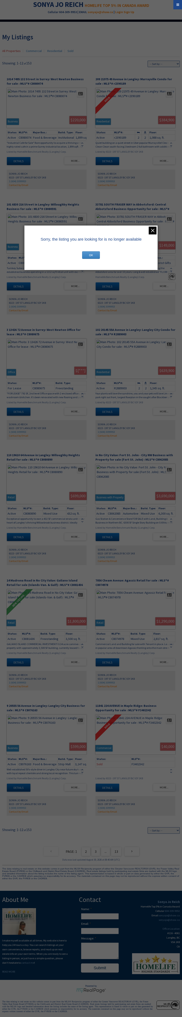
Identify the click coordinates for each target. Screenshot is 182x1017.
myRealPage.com (91, 990)
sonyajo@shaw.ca (100, 12)
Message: (88, 938)
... (106, 851)
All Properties (11, 51)
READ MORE (8, 971)
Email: (85, 924)
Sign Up (129, 12)
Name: (85, 909)
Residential (54, 51)
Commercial (34, 51)
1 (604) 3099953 (17, 181)
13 (116, 851)
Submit (100, 968)
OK (91, 255)
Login (119, 12)
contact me (27, 962)
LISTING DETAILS (18, 161)
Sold (70, 51)
